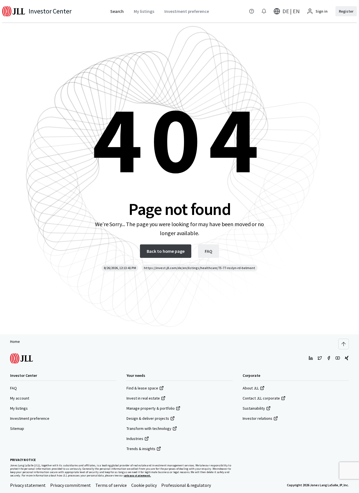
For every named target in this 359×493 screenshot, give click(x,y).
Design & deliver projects (147, 418)
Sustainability (254, 408)
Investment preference (29, 418)
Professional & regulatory (186, 485)
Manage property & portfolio (150, 408)
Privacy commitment (70, 485)
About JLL (251, 388)
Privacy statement (28, 485)
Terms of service (111, 485)
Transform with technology (148, 428)
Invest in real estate (143, 398)
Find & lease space (142, 388)
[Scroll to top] (343, 344)
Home (15, 341)
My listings (19, 408)
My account (19, 398)
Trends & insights (140, 448)
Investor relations (257, 418)
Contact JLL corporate (261, 398)
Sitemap (17, 428)
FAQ (13, 388)
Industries (134, 438)
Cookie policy (144, 485)
